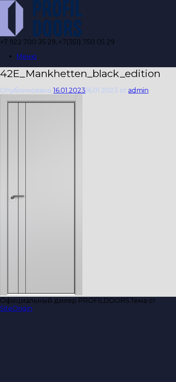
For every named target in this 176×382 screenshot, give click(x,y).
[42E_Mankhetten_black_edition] (41, 293)
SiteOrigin (16, 308)
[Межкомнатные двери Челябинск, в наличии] (41, 34)
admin (138, 90)
